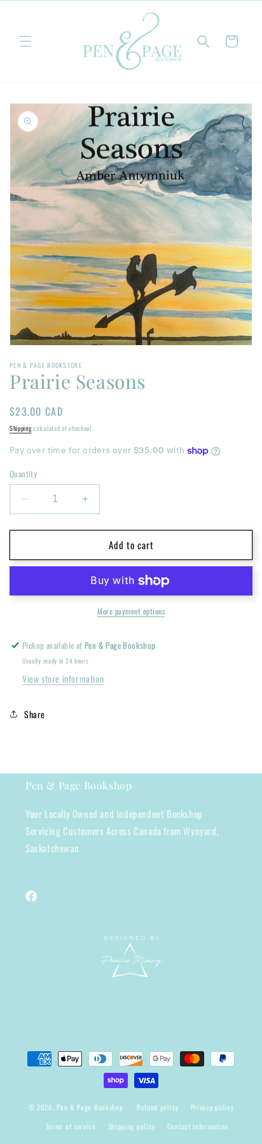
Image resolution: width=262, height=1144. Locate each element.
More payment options (131, 611)
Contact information (197, 1126)
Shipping (21, 428)
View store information (63, 678)
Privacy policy (212, 1107)
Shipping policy (132, 1126)
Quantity (23, 474)
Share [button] (34, 714)
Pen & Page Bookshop (90, 1106)
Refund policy (158, 1107)
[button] (25, 41)
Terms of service (71, 1126)
